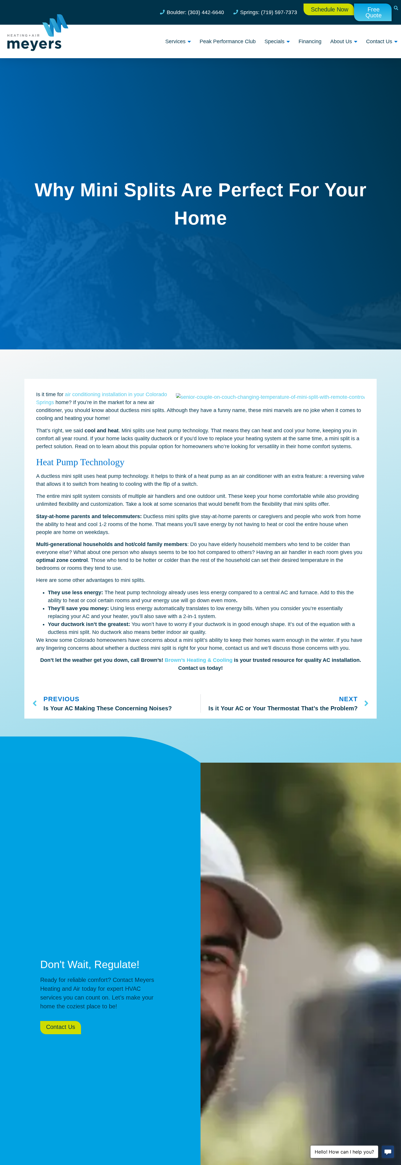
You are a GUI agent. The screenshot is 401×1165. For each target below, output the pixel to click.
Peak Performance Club (228, 41)
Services (175, 41)
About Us (341, 41)
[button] (396, 8)
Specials (274, 41)
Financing (310, 41)
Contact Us (379, 41)
